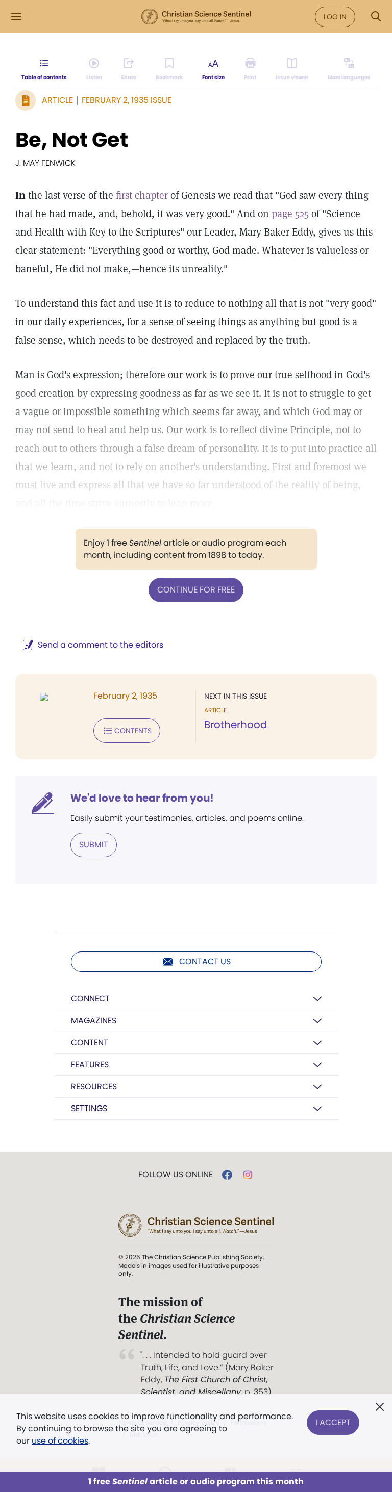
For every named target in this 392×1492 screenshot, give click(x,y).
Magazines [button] (93, 1020)
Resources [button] (94, 1086)
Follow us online (175, 1175)
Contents (133, 731)
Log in (335, 17)
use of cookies (60, 1441)
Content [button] (89, 1042)
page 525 (290, 213)
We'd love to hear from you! (142, 798)
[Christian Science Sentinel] (196, 17)
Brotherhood (235, 724)
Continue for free (196, 590)
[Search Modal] (375, 16)
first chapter (142, 195)
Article (57, 100)
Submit (93, 845)
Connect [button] (90, 999)
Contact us (205, 961)
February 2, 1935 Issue (127, 100)
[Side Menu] (16, 16)
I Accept (333, 1422)
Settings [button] (89, 1108)
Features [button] (90, 1064)
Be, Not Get (71, 139)
